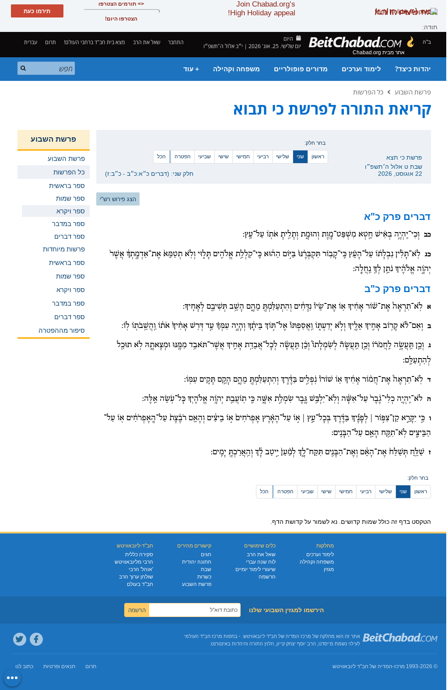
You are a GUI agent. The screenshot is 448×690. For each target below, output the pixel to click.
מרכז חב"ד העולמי (203, 636)
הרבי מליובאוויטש (134, 562)
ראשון (318, 156)
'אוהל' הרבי (141, 569)
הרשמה (267, 577)
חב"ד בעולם (140, 584)
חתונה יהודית (196, 562)
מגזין (329, 569)
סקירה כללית (139, 554)
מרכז (399, 666)
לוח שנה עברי (261, 562)
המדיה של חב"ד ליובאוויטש (362, 666)
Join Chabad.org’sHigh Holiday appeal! (261, 8)
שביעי (204, 156)
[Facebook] (36, 639)
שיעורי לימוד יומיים (255, 569)
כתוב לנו (24, 666)
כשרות (204, 577)
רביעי (263, 156)
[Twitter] (19, 639)
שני (300, 156)
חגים (206, 554)
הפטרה (183, 156)
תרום (50, 42)
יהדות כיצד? (413, 69)
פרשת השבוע (413, 91)
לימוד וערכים (361, 69)
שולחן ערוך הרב (136, 577)
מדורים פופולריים (301, 69)
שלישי (282, 156)
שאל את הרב (146, 42)
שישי (223, 156)
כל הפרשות (368, 91)
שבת (206, 569)
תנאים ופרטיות (59, 666)
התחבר (176, 42)
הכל (161, 156)
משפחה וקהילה (236, 69)
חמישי (243, 156)
